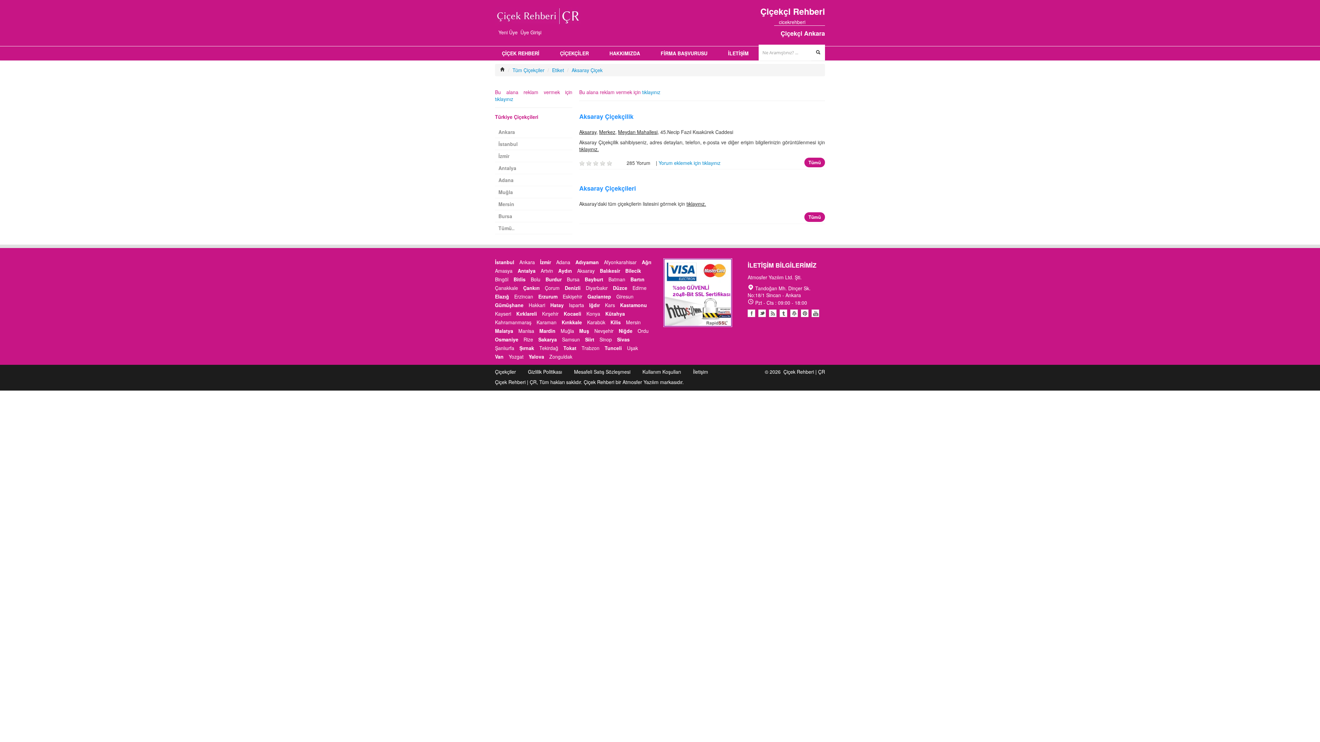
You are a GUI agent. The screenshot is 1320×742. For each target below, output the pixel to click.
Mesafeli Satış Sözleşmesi (602, 371)
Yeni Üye (508, 32)
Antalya (507, 168)
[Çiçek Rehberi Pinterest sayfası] (822, 22)
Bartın (637, 279)
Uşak (632, 348)
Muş (584, 330)
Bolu (535, 279)
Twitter (762, 313)
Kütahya (615, 313)
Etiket (558, 70)
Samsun (571, 339)
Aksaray (587, 131)
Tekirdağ (548, 348)
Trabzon (591, 348)
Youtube (794, 313)
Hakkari (537, 305)
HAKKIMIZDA (624, 53)
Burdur (554, 279)
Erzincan (523, 296)
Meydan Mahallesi (638, 131)
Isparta (576, 305)
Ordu (643, 330)
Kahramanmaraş (513, 322)
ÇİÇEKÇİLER (574, 53)
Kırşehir (550, 313)
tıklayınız (651, 92)
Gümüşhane (509, 305)
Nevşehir (604, 330)
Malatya (504, 330)
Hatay (557, 305)
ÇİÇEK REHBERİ (520, 53)
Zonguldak (560, 356)
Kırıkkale (572, 322)
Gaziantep (599, 296)
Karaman (547, 322)
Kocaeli (572, 313)
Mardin (547, 330)
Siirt (589, 339)
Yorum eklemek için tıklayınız (689, 162)
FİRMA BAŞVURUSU (684, 53)
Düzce (620, 287)
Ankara (506, 131)
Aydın (565, 270)
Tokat (569, 348)
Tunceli (613, 348)
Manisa (526, 330)
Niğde (625, 330)
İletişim (700, 371)
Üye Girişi (530, 32)
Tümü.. (506, 228)
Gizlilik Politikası (545, 371)
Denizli (573, 287)
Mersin (506, 204)
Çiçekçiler (505, 371)
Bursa (505, 216)
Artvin (547, 270)
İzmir (503, 156)
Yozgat (516, 356)
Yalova (536, 356)
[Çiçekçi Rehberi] (502, 70)
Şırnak (526, 348)
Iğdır (594, 305)
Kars (610, 305)
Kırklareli (526, 313)
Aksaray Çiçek (587, 70)
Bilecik (633, 270)
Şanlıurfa (504, 348)
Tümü (814, 162)
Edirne (639, 287)
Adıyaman (587, 262)
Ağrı (646, 262)
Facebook (751, 313)
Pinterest (804, 313)
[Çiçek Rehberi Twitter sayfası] (810, 22)
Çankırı (531, 287)
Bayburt (594, 279)
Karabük (596, 322)
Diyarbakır (597, 287)
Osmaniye (506, 339)
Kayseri (503, 313)
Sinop (606, 339)
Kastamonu (633, 305)
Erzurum (548, 296)
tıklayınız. (589, 149)
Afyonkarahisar (620, 262)
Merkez (607, 131)
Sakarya (547, 339)
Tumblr (783, 313)
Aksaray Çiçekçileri (607, 188)
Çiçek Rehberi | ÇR (804, 371)
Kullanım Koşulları (661, 371)
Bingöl (501, 279)
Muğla (505, 192)
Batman (616, 279)
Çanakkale (506, 287)
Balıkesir (610, 270)
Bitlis (520, 279)
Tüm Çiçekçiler (528, 70)
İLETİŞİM (738, 53)
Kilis (615, 322)
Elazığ (502, 296)
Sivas (623, 339)
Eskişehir (572, 296)
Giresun (625, 296)
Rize (528, 339)
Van (499, 356)
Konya (593, 313)
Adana (506, 180)
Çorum (552, 287)
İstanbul (508, 143)
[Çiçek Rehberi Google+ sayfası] (816, 22)
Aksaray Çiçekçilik (606, 116)
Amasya (504, 270)
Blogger (772, 313)
